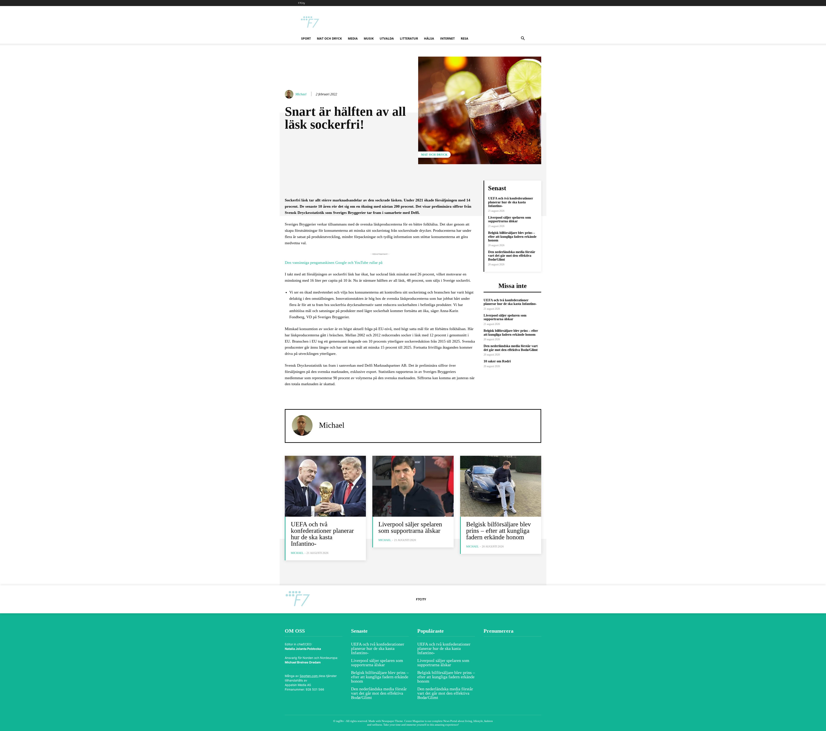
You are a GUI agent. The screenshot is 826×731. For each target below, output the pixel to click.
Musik (369, 38)
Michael (300, 94)
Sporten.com (309, 676)
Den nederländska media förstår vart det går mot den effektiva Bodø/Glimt (511, 255)
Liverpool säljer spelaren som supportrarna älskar (509, 219)
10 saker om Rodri (497, 361)
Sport (306, 38)
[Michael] (290, 94)
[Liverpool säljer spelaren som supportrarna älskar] (412, 486)
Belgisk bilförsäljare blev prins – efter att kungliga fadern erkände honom (512, 236)
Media (353, 38)
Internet (447, 38)
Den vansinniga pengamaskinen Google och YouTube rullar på (333, 262)
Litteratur (409, 38)
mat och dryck (329, 38)
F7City (301, 3)
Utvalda (387, 38)
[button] (523, 39)
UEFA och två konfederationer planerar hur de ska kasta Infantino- (510, 202)
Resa (464, 38)
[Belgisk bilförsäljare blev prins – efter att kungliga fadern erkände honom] (500, 486)
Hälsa (429, 38)
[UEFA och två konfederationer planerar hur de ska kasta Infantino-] (325, 486)
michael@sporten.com (300, 667)
